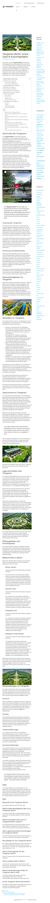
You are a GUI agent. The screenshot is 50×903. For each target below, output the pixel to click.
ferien (41, 121)
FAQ (4, 110)
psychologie (39, 140)
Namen (38, 266)
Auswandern (39, 194)
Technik (38, 289)
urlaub (38, 165)
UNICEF (38, 301)
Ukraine (40, 163)
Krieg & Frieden (40, 254)
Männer (38, 258)
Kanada (40, 131)
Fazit (4, 109)
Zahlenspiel (39, 319)
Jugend (38, 241)
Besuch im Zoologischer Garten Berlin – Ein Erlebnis (14, 894)
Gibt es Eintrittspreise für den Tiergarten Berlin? (16, 124)
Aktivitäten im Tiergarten (9, 87)
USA (41, 165)
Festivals (7, 104)
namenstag (39, 135)
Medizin (38, 262)
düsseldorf (42, 119)
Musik (37, 264)
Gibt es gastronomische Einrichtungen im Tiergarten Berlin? (16, 120)
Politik (37, 273)
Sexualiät (38, 281)
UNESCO (38, 299)
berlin (5, 892)
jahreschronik (40, 130)
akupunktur (38, 114)
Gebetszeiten (39, 227)
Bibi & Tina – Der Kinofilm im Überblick (40, 89)
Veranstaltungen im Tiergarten (10, 101)
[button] (16, 10)
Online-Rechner (40, 270)
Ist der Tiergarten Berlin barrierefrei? (13, 130)
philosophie (39, 138)
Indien (37, 128)
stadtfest (38, 154)
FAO (37, 217)
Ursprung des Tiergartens (10, 82)
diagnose (38, 119)
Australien (43, 114)
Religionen (39, 279)
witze (42, 176)
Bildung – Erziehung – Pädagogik (39, 203)
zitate (38, 178)
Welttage (25, 6)
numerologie (38, 136)
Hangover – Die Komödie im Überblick (40, 44)
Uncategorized (40, 297)
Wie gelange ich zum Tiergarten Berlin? (13, 122)
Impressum (24, 899)
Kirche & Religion (40, 250)
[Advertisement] (25, 22)
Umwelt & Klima (40, 3)
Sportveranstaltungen (10, 107)
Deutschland (39, 118)
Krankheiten (39, 252)
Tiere (37, 291)
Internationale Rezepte (29, 3)
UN (37, 295)
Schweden (38, 146)
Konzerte (7, 103)
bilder (41, 116)
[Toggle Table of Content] (29, 79)
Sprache (17, 6)
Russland (43, 143)
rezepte (38, 143)
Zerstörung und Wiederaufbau (11, 84)
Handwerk (38, 233)
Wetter (38, 308)
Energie (38, 213)
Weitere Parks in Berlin (8, 93)
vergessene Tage (40, 306)
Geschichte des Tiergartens (9, 81)
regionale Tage (40, 275)
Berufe (38, 200)
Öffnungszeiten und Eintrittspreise (11, 92)
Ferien (38, 219)
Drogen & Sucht (40, 211)
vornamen (39, 172)
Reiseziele (18, 3)
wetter (38, 176)
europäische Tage (40, 215)
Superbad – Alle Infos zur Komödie (40, 59)
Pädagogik (38, 141)
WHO (37, 310)
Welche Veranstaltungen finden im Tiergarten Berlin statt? (16, 127)
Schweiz (42, 146)
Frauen (38, 223)
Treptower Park (8, 98)
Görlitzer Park (8, 96)
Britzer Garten (8, 95)
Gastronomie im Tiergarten (9, 88)
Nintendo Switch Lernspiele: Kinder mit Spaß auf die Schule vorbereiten (40, 72)
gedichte (39, 125)
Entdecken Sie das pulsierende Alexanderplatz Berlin (14, 893)
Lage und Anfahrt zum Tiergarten (11, 90)
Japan (37, 131)
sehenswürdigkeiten (11, 892)
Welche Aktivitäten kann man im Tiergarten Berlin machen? (16, 117)
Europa (37, 121)
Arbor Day (38, 192)
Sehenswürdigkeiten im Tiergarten (11, 85)
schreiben (38, 145)
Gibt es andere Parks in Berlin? (12, 125)
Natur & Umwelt (40, 268)
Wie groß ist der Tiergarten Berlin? (12, 112)
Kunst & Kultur (39, 256)
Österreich (43, 178)
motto (42, 133)
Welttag (38, 174)
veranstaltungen (40, 166)
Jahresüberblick (40, 238)
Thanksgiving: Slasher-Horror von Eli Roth (40, 95)
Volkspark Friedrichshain (10, 99)
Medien (38, 260)
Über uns (33, 6)
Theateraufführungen (9, 105)
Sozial (37, 283)
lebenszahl (38, 133)
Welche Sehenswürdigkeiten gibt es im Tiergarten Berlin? (16, 114)
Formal (38, 221)
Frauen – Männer (40, 225)
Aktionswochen (40, 190)
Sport (37, 285)
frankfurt (38, 122)
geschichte (39, 127)
